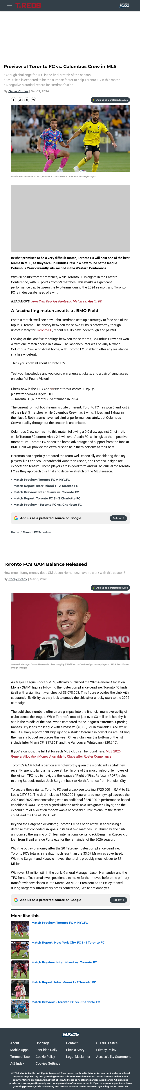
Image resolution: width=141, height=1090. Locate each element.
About (14, 1043)
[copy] (33, 99)
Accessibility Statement (113, 1057)
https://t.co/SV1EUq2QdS (78, 389)
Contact (72, 1043)
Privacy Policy (106, 1050)
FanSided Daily (46, 1050)
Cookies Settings (48, 1063)
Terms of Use (20, 1057)
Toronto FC (44, 330)
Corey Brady (17, 579)
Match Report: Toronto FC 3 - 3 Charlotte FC (47, 498)
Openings (42, 1043)
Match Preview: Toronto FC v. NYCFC (42, 479)
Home (15, 532)
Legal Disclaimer (78, 1057)
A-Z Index (17, 1063)
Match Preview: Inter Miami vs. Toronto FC (46, 492)
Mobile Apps (19, 1050)
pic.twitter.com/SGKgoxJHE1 (32, 394)
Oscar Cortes (18, 91)
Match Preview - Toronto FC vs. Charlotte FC (48, 504)
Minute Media (27, 1073)
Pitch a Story (75, 1050)
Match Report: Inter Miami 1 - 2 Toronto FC (46, 486)
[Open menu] (9, 5)
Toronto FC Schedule (37, 532)
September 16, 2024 (64, 399)
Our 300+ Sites (107, 1043)
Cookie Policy (45, 1057)
